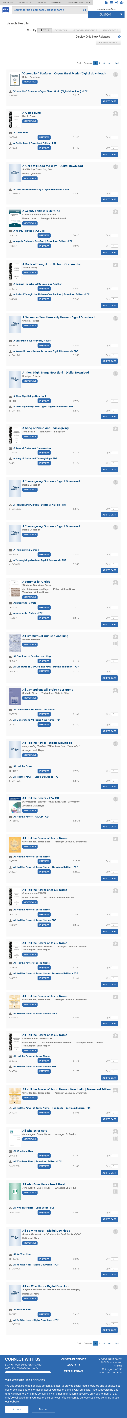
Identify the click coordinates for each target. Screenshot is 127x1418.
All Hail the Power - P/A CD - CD (31, 816)
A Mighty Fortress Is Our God (41, 210)
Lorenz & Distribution (77, 2)
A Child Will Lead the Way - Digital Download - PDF (41, 189)
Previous (88, 63)
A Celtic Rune (31, 112)
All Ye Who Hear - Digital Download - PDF (36, 1264)
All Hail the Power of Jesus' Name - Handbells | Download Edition (66, 1089)
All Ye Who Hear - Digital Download (46, 1230)
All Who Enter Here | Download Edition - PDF (37, 1161)
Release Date (110, 30)
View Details (30, 82)
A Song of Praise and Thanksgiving (45, 427)
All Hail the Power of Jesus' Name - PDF (34, 920)
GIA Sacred (8, 2)
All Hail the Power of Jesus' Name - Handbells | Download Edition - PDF (52, 1107)
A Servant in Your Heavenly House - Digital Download (58, 317)
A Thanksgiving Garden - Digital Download (51, 481)
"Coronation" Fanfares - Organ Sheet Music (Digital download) (64, 73)
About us (73, 1365)
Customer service (73, 1359)
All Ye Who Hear (22, 1254)
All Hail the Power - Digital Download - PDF (36, 776)
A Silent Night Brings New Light (29, 396)
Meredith (56, 2)
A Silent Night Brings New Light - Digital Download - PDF (43, 406)
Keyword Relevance (85, 30)
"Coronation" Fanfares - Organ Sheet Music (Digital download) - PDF (50, 91)
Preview (44, 137)
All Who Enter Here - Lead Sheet (43, 1184)
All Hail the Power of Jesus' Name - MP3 (35, 1013)
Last (117, 63)
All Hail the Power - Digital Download (47, 742)
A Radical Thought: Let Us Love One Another (52, 264)
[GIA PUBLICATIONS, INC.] (5, 9)
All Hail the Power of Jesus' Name (44, 838)
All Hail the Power (22, 766)
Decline (43, 1409)
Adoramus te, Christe (36, 581)
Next (110, 63)
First (79, 63)
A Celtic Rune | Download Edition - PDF (34, 143)
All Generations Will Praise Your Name (47, 689)
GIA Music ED (26, 2)
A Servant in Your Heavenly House (32, 340)
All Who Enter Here (34, 1130)
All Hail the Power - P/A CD (40, 798)
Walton (42, 2)
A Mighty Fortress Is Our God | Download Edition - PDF (42, 241)
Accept (17, 1409)
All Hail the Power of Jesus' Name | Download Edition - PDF (45, 867)
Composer (61, 30)
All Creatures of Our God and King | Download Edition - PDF (46, 666)
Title (46, 30)
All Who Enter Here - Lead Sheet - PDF (33, 1207)
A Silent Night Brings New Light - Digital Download (55, 372)
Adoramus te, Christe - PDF (27, 613)
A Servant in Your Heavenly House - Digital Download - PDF (45, 351)
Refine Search (109, 42)
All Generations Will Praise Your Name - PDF (37, 719)
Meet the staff (73, 1371)
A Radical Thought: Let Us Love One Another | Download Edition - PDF (51, 294)
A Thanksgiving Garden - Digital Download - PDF (39, 504)
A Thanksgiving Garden (26, 549)
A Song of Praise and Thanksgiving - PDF (35, 458)
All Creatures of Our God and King (45, 635)
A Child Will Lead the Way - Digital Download (52, 165)
